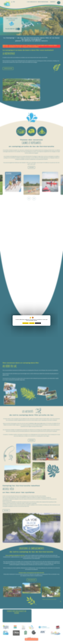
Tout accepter (25, 323)
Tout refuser (32, 323)
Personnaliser (38, 323)
